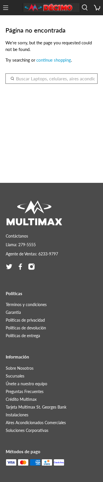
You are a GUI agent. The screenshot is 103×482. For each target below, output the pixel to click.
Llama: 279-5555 (21, 244)
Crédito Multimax (21, 399)
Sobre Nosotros (19, 368)
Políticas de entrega (23, 335)
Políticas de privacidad (25, 320)
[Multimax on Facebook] (20, 266)
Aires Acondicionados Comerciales (36, 422)
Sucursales (15, 375)
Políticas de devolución (26, 327)
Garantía (13, 312)
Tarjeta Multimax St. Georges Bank (36, 407)
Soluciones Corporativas (27, 430)
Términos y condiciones (26, 304)
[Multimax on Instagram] (31, 266)
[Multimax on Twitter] (9, 266)
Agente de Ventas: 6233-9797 (32, 253)
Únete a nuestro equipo (26, 383)
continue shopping (53, 59)
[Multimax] (51, 7)
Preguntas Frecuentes (24, 391)
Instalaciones (17, 414)
